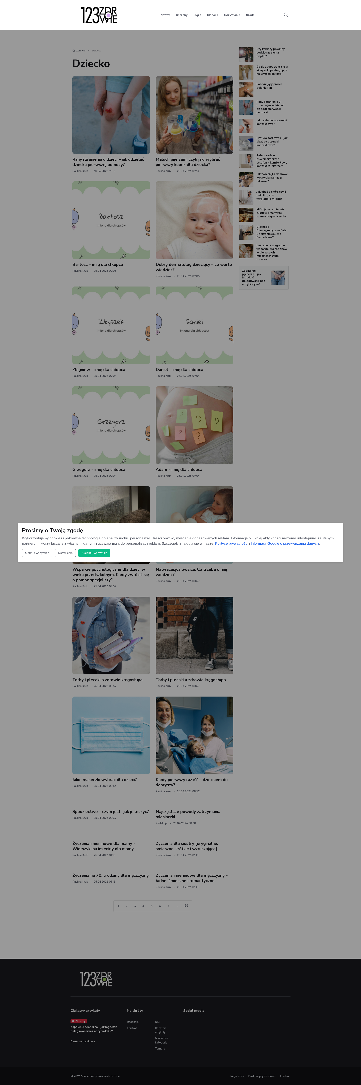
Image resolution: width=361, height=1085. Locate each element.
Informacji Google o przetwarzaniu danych (285, 543)
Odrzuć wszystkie (37, 552)
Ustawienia (65, 552)
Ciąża (197, 15)
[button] (286, 15)
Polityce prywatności (231, 543)
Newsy (165, 15)
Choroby (182, 15)
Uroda (250, 15)
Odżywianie (232, 15)
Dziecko (212, 15)
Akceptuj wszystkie (94, 552)
